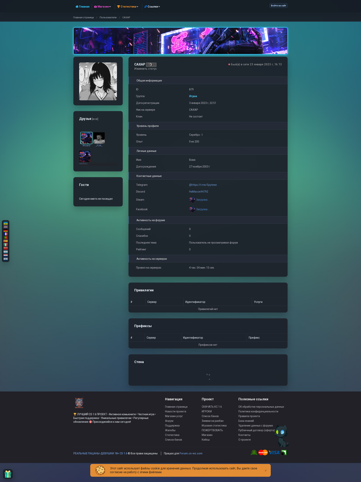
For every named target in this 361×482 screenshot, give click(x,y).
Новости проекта (175, 411)
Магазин (207, 434)
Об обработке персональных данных (261, 406)
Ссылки (152, 6)
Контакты (244, 434)
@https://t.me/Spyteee (203, 184)
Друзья (88, 119)
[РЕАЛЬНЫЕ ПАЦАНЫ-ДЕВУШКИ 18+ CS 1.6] (79, 404)
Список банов (173, 439)
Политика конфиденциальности (258, 411)
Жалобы (170, 430)
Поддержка (172, 425)
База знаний (246, 420)
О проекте (244, 439)
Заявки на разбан (213, 420)
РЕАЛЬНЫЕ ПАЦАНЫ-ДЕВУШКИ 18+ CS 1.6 (100, 453)
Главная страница (83, 17)
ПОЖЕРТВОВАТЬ (212, 430)
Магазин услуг (174, 416)
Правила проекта (249, 416)
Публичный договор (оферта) (256, 430)
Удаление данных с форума (255, 425)
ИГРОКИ (207, 411)
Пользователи (108, 17)
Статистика (172, 434)
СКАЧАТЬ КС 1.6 (212, 406)
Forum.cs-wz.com (191, 453)
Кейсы (206, 439)
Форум (169, 420)
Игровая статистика (214, 425)
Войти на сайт (278, 5)
